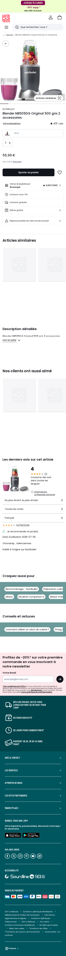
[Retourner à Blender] (6, 43)
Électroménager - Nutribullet (22, 589)
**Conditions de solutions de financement (22, 932)
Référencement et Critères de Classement (22, 915)
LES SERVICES (11, 770)
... (3, 35)
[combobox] (33, 501)
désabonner (36, 690)
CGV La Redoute (11, 911)
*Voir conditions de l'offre (14, 686)
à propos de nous (13, 782)
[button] (59, 17)
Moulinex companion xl (31, 596)
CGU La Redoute (28, 922)
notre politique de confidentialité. (36, 692)
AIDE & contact (12, 757)
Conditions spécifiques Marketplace (38, 911)
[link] (33, 185)
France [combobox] (12, 948)
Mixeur (9, 596)
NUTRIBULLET (9, 109)
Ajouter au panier (28, 172)
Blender (10, 35)
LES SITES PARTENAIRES (16, 795)
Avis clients (44, 922)
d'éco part (17, 162)
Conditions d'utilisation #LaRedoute (20, 925)
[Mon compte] (50, 17)
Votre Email (9, 672)
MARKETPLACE (11, 808)
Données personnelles (48, 925)
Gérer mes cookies (16, 928)
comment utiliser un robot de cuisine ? (27, 629)
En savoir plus (12, 828)
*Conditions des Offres (38, 928)
